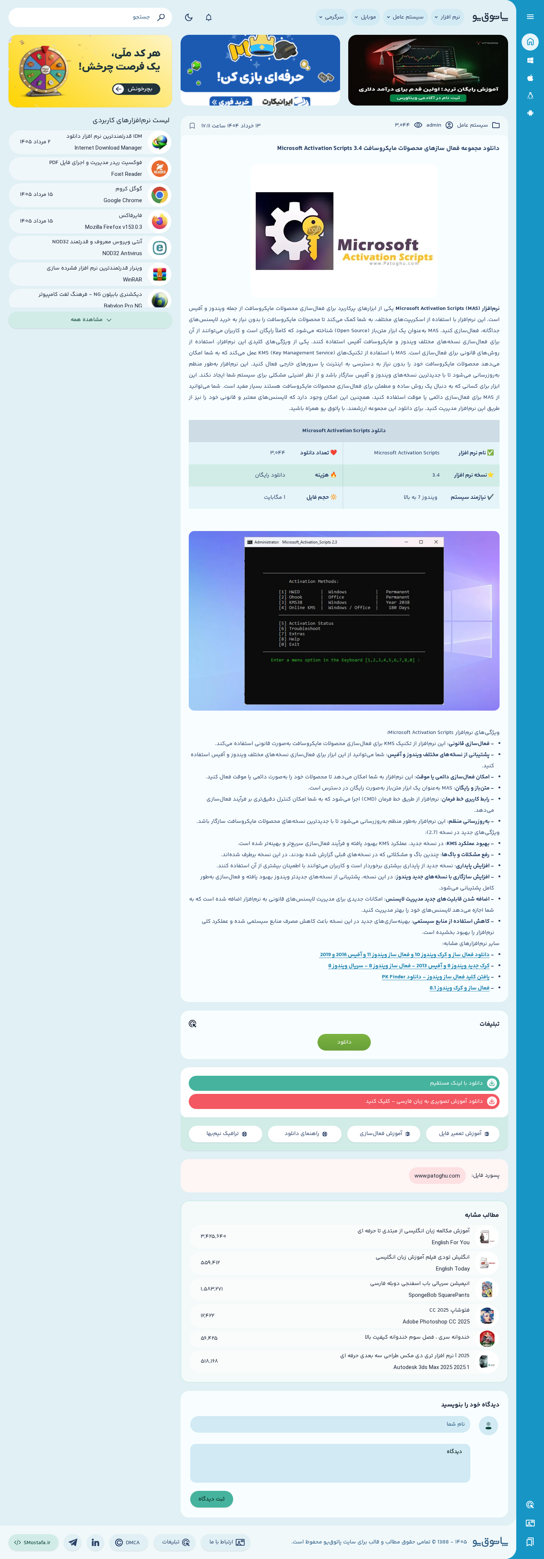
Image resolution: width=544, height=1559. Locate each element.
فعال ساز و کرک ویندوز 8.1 (460, 988)
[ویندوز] (530, 60)
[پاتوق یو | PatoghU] (490, 17)
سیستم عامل (472, 125)
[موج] (428, 71)
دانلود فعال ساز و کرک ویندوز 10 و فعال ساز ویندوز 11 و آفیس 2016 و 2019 (404, 955)
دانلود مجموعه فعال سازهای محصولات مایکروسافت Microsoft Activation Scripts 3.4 (388, 148)
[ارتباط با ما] (530, 1523)
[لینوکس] (530, 95)
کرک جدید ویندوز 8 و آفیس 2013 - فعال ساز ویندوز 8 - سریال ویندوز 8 (409, 966)
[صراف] (90, 71)
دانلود (344, 1042)
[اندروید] (530, 113)
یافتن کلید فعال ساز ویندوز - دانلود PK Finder (436, 977)
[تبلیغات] (530, 1505)
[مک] (530, 78)
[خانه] (530, 42)
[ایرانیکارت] (260, 71)
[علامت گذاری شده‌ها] (530, 1542)
